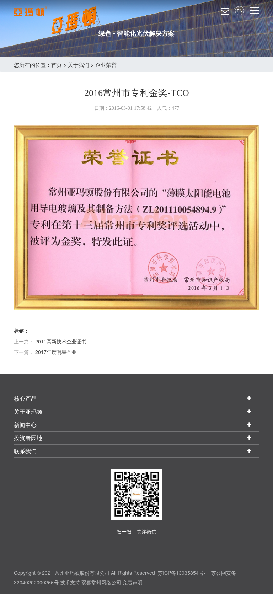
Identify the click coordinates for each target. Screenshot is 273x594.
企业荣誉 (106, 64)
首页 (56, 64)
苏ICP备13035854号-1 (183, 572)
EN (240, 10)
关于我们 (78, 64)
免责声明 (133, 582)
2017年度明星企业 (55, 351)
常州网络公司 (106, 582)
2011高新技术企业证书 (60, 341)
